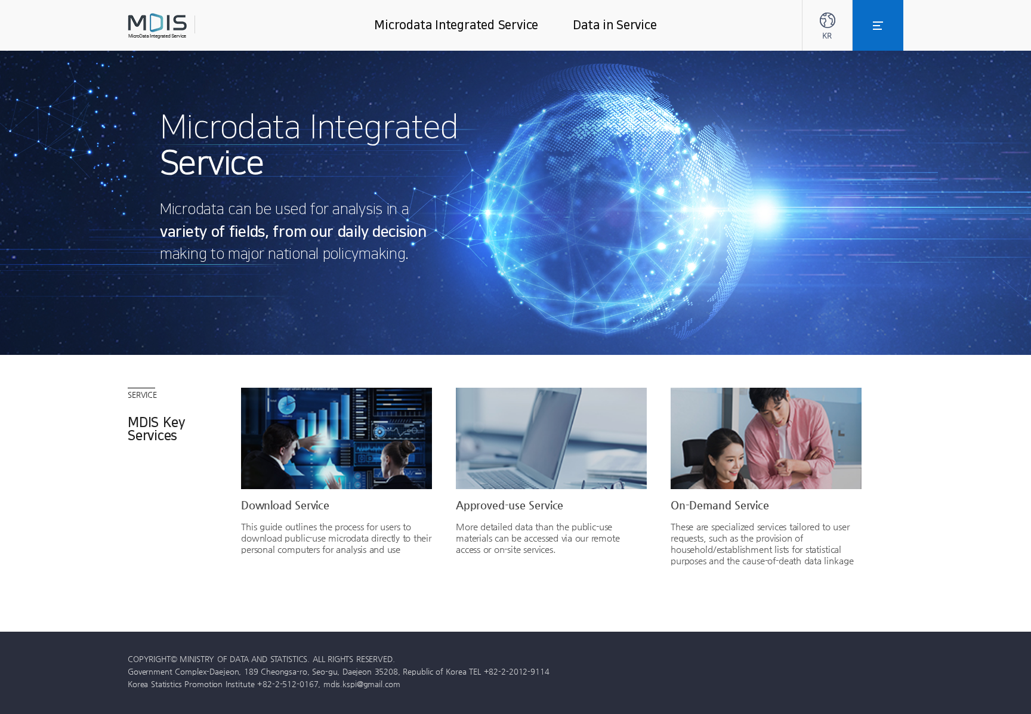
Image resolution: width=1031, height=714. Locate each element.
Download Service (285, 505)
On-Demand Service (720, 505)
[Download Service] (336, 438)
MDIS (187, 26)
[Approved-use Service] (551, 438)
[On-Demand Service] (766, 438)
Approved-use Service (509, 505)
